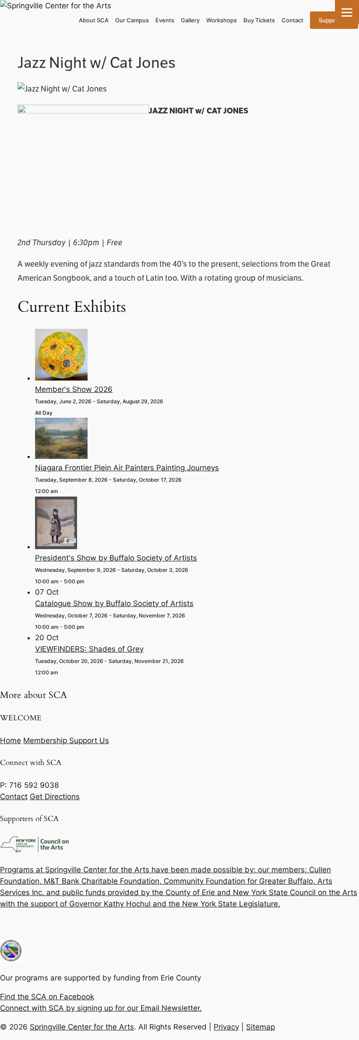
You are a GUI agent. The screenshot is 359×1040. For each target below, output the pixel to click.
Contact (292, 20)
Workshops (221, 20)
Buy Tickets (259, 20)
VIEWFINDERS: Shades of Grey (89, 649)
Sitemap (260, 1026)
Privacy (226, 1026)
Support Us (334, 20)
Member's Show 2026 (74, 389)
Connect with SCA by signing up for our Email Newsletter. (101, 1008)
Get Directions (55, 796)
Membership (46, 740)
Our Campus (132, 20)
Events (164, 20)
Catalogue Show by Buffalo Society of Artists (114, 603)
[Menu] (347, 12)
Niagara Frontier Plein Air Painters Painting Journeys (127, 467)
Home (10, 740)
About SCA (94, 20)
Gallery (190, 20)
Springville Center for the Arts (82, 1026)
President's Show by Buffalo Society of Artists (116, 557)
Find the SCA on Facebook (47, 996)
